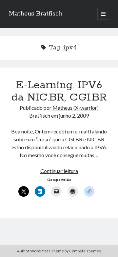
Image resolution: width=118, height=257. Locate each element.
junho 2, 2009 (74, 115)
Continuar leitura (59, 171)
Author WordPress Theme (40, 250)
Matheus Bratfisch (36, 14)
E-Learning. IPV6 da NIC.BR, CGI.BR (59, 91)
